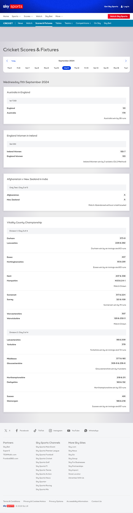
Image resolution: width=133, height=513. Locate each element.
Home (6, 16)
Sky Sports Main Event (45, 447)
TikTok (41, 431)
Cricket (8, 23)
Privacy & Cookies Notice (35, 501)
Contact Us (97, 501)
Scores (27, 16)
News (20, 23)
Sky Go (71, 455)
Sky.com (72, 447)
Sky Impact (73, 470)
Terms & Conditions (11, 501)
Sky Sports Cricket (44, 458)
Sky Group (72, 458)
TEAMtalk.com (9, 455)
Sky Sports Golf (42, 462)
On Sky (97, 23)
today (13, 61)
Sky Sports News (43, 478)
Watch (39, 16)
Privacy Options (56, 501)
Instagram (58, 431)
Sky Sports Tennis (43, 470)
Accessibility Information (77, 501)
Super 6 (6, 451)
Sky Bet (49, 16)
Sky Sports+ (41, 482)
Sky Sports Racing (44, 485)
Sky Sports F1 (42, 466)
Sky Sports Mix (42, 489)
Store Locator (74, 474)
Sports (15, 16)
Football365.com (10, 458)
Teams (68, 23)
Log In (126, 6)
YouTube (75, 431)
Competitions (82, 23)
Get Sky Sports (111, 6)
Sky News (72, 451)
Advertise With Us (76, 478)
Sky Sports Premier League (47, 451)
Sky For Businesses (76, 462)
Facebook (24, 431)
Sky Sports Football (44, 455)
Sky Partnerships (75, 466)
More (58, 16)
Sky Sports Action (44, 474)
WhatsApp (93, 431)
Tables (58, 23)
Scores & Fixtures (43, 23)
